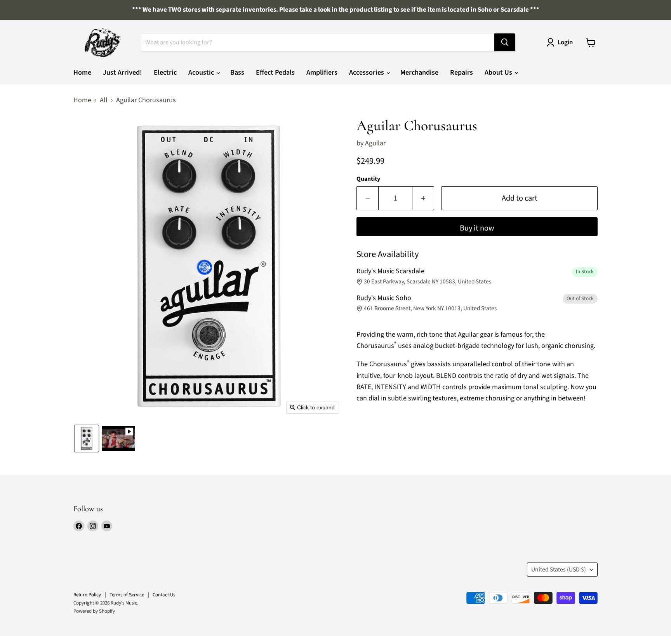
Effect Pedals (275, 72)
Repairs (461, 72)
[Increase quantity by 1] (423, 198)
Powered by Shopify (94, 611)
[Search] (504, 42)
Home (82, 72)
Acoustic (202, 72)
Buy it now (477, 228)
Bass (237, 72)
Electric (165, 72)
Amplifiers (321, 72)
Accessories (367, 72)
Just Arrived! (122, 72)
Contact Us (164, 594)
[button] (87, 438)
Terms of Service (127, 594)
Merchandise (419, 72)
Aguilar (375, 143)
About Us (499, 72)
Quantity (368, 178)
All (104, 100)
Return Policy (87, 594)
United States (558, 569)
